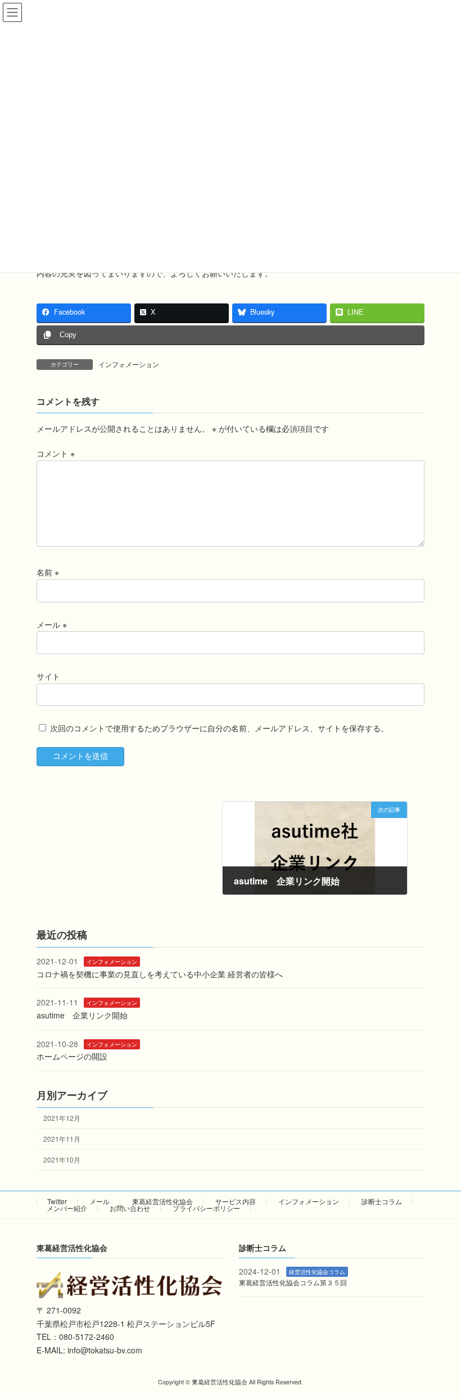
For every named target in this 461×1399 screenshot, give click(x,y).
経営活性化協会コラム (317, 1271)
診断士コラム (381, 1201)
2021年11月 (61, 1138)
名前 (48, 572)
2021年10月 (61, 1159)
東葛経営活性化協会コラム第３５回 (293, 1282)
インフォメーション (128, 364)
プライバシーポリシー (206, 1208)
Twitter (57, 1201)
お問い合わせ (130, 1208)
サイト (48, 676)
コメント (56, 453)
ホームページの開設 (72, 1056)
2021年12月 (61, 1118)
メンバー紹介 (67, 1208)
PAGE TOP (440, 1346)
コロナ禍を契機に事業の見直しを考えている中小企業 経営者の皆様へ (160, 974)
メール (52, 623)
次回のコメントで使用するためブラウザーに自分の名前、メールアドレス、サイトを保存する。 (219, 728)
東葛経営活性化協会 (162, 1201)
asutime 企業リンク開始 (82, 1015)
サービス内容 (235, 1201)
